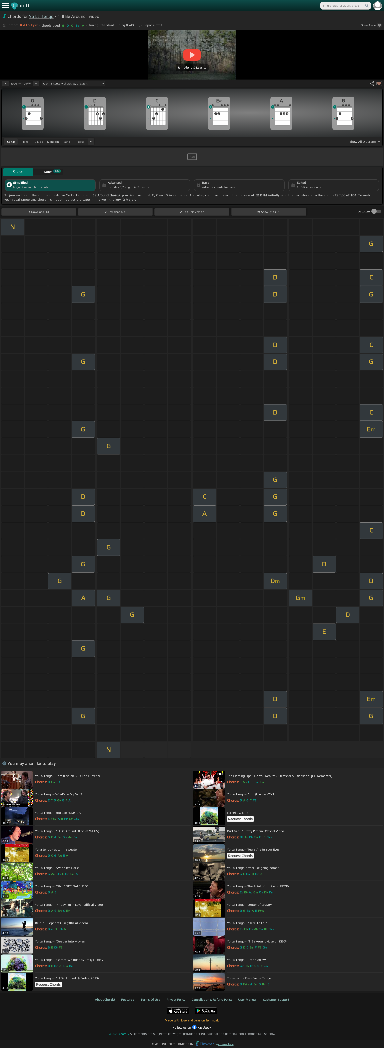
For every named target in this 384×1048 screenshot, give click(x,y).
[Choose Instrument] (91, 141)
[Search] (366, 6)
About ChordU (105, 999)
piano (25, 141)
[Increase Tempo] (36, 83)
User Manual (247, 999)
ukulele (39, 141)
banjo (67, 141)
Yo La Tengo (41, 16)
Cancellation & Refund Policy (212, 999)
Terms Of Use (150, 999)
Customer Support (276, 999)
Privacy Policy (176, 999)
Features (127, 999)
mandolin (53, 141)
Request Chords (240, 819)
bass (81, 141)
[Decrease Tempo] (5, 83)
